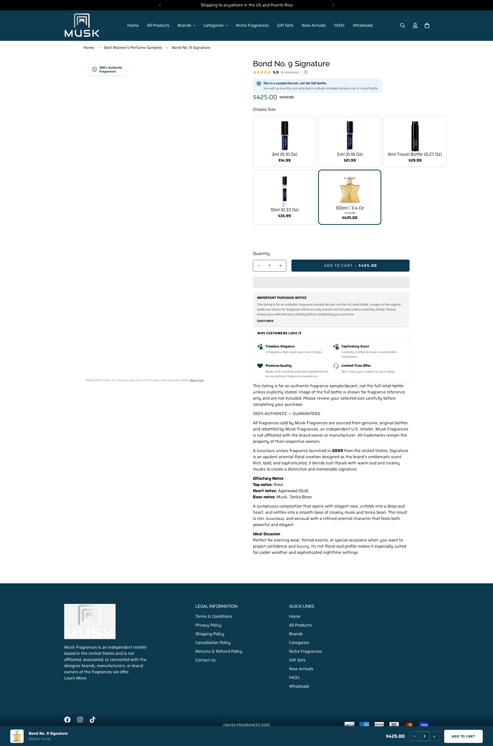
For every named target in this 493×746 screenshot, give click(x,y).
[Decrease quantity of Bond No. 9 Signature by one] (258, 265)
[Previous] (160, 5)
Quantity (261, 254)
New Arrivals (314, 25)
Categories (214, 25)
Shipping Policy (209, 634)
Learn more (265, 320)
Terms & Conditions (213, 616)
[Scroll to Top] (483, 718)
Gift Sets (285, 25)
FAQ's (339, 25)
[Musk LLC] (82, 25)
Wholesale (363, 25)
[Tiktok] (92, 719)
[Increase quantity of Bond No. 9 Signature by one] (280, 265)
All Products (158, 25)
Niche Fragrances (252, 25)
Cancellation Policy (213, 642)
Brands (184, 25)
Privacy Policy (208, 625)
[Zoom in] (229, 69)
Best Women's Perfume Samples (133, 47)
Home (133, 25)
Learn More (75, 678)
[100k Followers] (80, 719)
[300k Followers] (67, 719)
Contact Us (205, 660)
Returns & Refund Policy (218, 651)
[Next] (333, 5)
